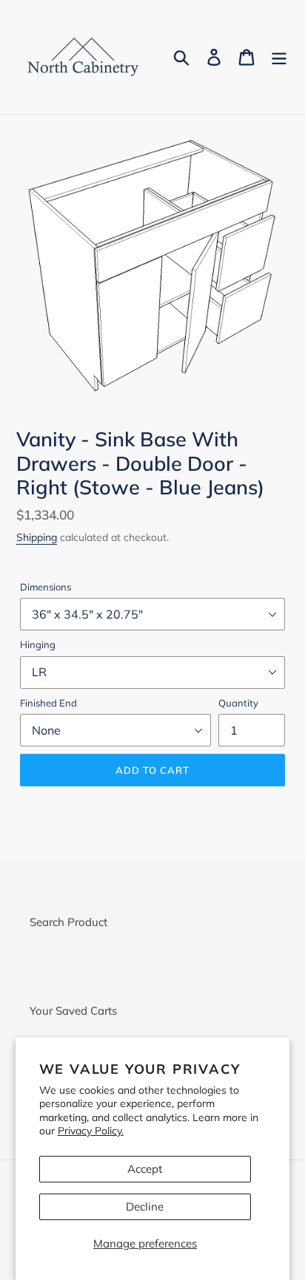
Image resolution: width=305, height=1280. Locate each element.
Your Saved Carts (73, 1011)
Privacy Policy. (91, 1130)
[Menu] (279, 57)
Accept (144, 1169)
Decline (145, 1206)
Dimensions (45, 587)
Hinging (38, 644)
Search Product (68, 922)
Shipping (36, 537)
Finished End (48, 703)
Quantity (238, 703)
